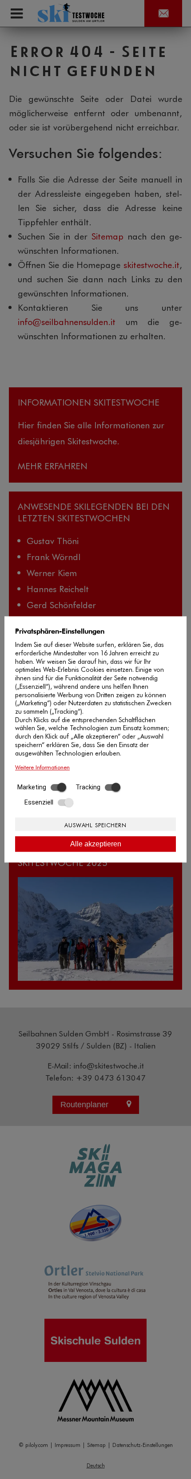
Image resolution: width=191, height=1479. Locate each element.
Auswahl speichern (95, 825)
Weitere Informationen (42, 767)
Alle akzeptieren (95, 844)
